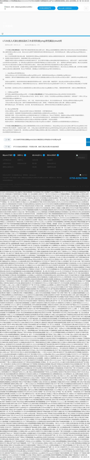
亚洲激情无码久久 (75, 217)
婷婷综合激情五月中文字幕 (42, 216)
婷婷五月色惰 (6, 403)
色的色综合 (63, 306)
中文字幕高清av (83, 269)
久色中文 (35, 221)
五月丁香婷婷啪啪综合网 (47, 425)
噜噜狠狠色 (62, 289)
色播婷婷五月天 (29, 393)
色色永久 (55, 348)
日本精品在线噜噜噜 (39, 447)
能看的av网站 (15, 384)
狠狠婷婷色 (13, 220)
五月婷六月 (62, 196)
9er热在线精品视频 (27, 271)
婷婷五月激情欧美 (42, 277)
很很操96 (4, 210)
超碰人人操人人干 (12, 233)
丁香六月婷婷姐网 (64, 431)
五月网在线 (12, 275)
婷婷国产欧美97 (13, 342)
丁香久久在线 (70, 443)
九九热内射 (48, 221)
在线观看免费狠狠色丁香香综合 (16, 334)
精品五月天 (30, 342)
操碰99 (19, 192)
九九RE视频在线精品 (59, 332)
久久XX (79, 263)
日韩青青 (71, 348)
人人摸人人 (53, 308)
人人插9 (74, 308)
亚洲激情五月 (45, 457)
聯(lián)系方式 (51, 163)
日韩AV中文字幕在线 (82, 387)
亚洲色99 (39, 411)
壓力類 (34, 163)
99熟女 (76, 269)
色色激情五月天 (44, 340)
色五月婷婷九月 (52, 303)
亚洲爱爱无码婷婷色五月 (66, 204)
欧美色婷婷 (9, 303)
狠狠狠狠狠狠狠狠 (57, 214)
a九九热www (14, 214)
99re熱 (57, 196)
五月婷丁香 (10, 245)
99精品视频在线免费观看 (48, 273)
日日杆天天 (8, 427)
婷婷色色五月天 (32, 435)
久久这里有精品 (30, 255)
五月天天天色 (85, 217)
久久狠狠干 (33, 303)
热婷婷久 (6, 225)
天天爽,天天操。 (39, 206)
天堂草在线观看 (55, 378)
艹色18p (2, 399)
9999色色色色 (45, 326)
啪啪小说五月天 (73, 279)
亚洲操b (77, 214)
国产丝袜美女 (83, 326)
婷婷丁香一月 (62, 227)
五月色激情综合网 (63, 318)
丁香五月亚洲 (7, 346)
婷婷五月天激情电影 (27, 239)
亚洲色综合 (27, 241)
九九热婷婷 (15, 330)
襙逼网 (69, 352)
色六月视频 (80, 275)
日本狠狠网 (51, 212)
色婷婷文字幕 (62, 372)
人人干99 (65, 380)
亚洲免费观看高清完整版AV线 (32, 312)
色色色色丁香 (7, 237)
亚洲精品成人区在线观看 (61, 279)
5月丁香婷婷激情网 (35, 306)
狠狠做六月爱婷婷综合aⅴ (12, 231)
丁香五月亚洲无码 (73, 285)
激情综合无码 (75, 370)
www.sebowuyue (39, 310)
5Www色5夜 (58, 380)
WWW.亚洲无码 (78, 344)
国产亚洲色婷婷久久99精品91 (62, 233)
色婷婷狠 (80, 271)
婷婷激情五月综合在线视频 (71, 364)
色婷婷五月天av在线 (42, 415)
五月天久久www (64, 217)
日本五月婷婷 (75, 447)
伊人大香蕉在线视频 (52, 445)
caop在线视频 (46, 455)
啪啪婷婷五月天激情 (8, 200)
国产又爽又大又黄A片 (61, 387)
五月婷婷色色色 (34, 340)
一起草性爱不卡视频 (83, 437)
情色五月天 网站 (5, 443)
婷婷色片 (8, 269)
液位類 (34, 167)
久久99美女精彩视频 (70, 328)
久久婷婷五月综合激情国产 (63, 439)
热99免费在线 (34, 314)
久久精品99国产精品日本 (66, 449)
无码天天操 (55, 399)
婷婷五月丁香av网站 (21, 336)
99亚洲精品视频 (37, 399)
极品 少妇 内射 (58, 376)
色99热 (73, 247)
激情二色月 (57, 251)
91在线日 (49, 433)
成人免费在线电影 (78, 374)
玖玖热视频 (81, 399)
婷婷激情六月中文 (50, 206)
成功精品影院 (43, 403)
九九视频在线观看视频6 (78, 293)
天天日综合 (48, 386)
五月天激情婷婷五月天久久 (40, 283)
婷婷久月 (58, 241)
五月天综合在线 (77, 200)
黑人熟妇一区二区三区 (56, 429)
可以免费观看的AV (61, 338)
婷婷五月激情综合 (33, 243)
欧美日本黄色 (7, 212)
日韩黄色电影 (46, 411)
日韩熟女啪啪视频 (12, 216)
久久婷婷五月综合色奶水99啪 (17, 320)
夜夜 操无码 (39, 237)
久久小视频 (72, 387)
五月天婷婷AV (16, 457)
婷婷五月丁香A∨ (84, 405)
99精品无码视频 (71, 441)
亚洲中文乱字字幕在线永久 (75, 322)
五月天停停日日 (28, 376)
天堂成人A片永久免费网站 (33, 441)
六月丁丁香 (47, 328)
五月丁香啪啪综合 (38, 395)
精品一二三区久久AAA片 (45, 352)
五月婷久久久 (76, 227)
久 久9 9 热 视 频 (68, 192)
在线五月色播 (73, 380)
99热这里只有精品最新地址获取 (57, 322)
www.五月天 (19, 415)
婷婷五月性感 (79, 451)
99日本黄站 (73, 231)
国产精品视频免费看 (74, 415)
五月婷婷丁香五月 (39, 269)
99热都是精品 (86, 318)
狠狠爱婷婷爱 (66, 427)
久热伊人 (69, 227)
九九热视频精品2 (18, 368)
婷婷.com (6, 352)
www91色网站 (53, 372)
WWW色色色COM (11, 192)
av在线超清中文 (70, 332)
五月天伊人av (66, 358)
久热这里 (11, 336)
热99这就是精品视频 (39, 332)
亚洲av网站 (47, 354)
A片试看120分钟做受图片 (68, 257)
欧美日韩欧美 (70, 362)
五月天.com (12, 459)
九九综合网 (5, 354)
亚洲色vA (35, 374)
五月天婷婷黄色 (10, 425)
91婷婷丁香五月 (6, 324)
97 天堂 (78, 273)
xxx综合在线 (31, 413)
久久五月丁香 (20, 393)
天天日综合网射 (37, 368)
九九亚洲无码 (38, 275)
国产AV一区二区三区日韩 (60, 301)
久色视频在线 (28, 368)
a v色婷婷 (12, 225)
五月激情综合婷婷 (23, 380)
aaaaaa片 (12, 326)
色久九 (61, 192)
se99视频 (55, 397)
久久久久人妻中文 (16, 304)
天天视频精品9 (68, 384)
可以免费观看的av (44, 263)
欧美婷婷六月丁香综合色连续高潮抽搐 (28, 362)
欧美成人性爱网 (43, 314)
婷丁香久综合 (74, 271)
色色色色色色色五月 (30, 417)
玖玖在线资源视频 (45, 293)
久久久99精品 (58, 390)
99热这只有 (85, 334)
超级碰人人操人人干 (28, 200)
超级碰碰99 (55, 409)
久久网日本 (16, 435)
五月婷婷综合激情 (52, 198)
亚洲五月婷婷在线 (48, 437)
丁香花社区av (40, 413)
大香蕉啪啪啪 (79, 243)
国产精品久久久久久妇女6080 (79, 304)
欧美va (10, 435)
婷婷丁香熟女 (20, 437)
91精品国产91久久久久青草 (28, 287)
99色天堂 (69, 425)
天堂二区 (59, 427)
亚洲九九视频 (42, 427)
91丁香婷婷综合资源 (81, 393)
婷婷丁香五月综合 (18, 401)
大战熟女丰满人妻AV (78, 249)
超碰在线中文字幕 (84, 340)
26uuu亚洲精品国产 (15, 370)
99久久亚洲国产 (45, 192)
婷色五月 (73, 210)
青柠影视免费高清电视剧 (47, 439)
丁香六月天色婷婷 (77, 368)
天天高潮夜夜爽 (10, 312)
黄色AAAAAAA (72, 299)
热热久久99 (3, 334)
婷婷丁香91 (18, 200)
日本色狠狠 (40, 338)
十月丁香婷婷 (82, 453)
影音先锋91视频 (12, 431)
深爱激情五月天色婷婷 (25, 374)
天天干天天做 (82, 336)
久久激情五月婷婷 (53, 356)
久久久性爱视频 (44, 451)
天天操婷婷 (83, 320)
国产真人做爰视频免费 (13, 243)
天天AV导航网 (10, 413)
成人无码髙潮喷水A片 (6, 291)
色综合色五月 (75, 320)
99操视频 (55, 417)
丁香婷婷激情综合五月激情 (43, 342)
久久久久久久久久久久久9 (74, 216)
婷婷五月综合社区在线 (13, 360)
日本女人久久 (74, 399)
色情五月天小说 (25, 299)
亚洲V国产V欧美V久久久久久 (13, 453)
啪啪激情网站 (56, 220)
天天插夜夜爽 (75, 427)
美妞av (70, 229)
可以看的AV (85, 289)
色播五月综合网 (29, 281)
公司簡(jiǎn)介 (7, 160)
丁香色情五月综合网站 (19, 433)
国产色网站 (5, 419)
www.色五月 (71, 306)
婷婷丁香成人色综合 (78, 390)
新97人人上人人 (19, 247)
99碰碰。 (79, 328)
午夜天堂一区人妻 (5, 253)
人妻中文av (30, 390)
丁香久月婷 (20, 220)
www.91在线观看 (43, 380)
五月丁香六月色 (58, 384)
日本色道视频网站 (57, 221)
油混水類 (35, 160)
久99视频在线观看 (8, 259)
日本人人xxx (65, 336)
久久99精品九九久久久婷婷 (33, 265)
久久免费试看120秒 (16, 293)
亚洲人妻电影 (21, 255)
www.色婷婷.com (5, 338)
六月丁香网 (36, 251)
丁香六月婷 (6, 376)
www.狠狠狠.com (51, 285)
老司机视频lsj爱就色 (46, 200)
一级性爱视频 (30, 330)
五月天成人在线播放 (27, 217)
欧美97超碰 (76, 196)
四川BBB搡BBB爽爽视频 (46, 233)
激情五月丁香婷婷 (48, 235)
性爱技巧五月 (6, 405)
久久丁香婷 (54, 291)
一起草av (60, 328)
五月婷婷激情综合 (59, 370)
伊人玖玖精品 (17, 350)
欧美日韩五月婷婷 (82, 314)
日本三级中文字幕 (14, 287)
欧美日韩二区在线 (42, 259)
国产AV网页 (47, 395)
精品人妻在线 (67, 405)
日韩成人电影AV (36, 455)
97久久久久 (20, 198)
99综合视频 (16, 316)
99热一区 (63, 216)
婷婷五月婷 (14, 403)
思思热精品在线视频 (44, 364)
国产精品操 (48, 417)
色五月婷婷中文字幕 (11, 265)
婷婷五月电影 (16, 299)
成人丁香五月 (19, 399)
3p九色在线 (20, 265)
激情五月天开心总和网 (31, 322)
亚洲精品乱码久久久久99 (80, 287)
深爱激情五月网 (46, 227)
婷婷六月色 (52, 253)
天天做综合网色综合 (29, 204)
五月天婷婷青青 (49, 310)
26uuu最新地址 (38, 437)
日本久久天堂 (51, 419)
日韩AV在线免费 (7, 299)
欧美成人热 (9, 350)
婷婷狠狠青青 (82, 431)
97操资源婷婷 (15, 378)
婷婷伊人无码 (58, 304)
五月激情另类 (4, 342)
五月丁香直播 (74, 453)
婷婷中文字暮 (13, 306)
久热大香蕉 (55, 431)
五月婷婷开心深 (55, 265)
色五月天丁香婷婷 (77, 330)
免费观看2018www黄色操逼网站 (26, 277)
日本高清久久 (4, 320)
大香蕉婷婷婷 (75, 194)
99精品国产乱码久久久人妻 (20, 372)
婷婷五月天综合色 (59, 210)
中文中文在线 (25, 360)
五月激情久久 (68, 303)
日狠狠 (75, 376)
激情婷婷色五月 (83, 206)
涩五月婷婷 (50, 271)
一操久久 (57, 423)
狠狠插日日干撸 (37, 202)
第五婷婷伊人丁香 (54, 306)
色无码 (51, 251)
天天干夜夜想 (30, 269)
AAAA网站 (40, 370)
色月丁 (78, 235)
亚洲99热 (37, 200)
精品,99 (35, 196)
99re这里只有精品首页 (78, 253)
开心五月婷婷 (84, 241)
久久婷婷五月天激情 (66, 220)
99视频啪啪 (20, 376)
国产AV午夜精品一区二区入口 (45, 324)
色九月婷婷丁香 (6, 249)
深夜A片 (4, 204)
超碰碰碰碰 (26, 257)
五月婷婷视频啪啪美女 (21, 366)
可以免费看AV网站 (32, 233)
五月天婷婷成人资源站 (41, 443)
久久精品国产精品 (17, 386)
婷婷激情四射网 (24, 348)
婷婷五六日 (23, 419)
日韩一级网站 (20, 196)
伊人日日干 (42, 243)
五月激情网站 (40, 287)
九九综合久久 (18, 447)
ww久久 (47, 287)
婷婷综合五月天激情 (9, 241)
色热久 (85, 200)
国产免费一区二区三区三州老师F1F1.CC (58, 447)
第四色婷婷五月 (63, 393)
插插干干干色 (20, 206)
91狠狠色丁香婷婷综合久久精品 (58, 229)
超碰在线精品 (39, 295)
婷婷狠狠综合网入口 (44, 291)
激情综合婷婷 (77, 384)
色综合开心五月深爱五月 (62, 231)
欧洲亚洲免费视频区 (48, 368)
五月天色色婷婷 (59, 437)
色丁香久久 (22, 330)
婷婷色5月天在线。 (30, 214)
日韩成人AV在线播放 (25, 273)
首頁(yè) (16, 33)
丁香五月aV (54, 395)
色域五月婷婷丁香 (46, 397)
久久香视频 (73, 409)
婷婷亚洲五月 (28, 196)
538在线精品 (70, 401)
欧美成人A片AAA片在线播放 (42, 239)
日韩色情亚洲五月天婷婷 (15, 204)
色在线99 (68, 370)
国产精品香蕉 (55, 289)
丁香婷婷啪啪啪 (40, 255)
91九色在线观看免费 (30, 411)
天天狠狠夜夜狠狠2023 (45, 374)
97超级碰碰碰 (23, 233)
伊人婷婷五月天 (38, 208)
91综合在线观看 (57, 413)
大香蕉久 (71, 393)
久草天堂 (19, 301)
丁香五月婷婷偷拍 (5, 308)
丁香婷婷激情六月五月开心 (60, 312)
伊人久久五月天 (63, 202)
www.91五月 (55, 362)
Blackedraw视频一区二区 (75, 312)
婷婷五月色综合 (71, 372)
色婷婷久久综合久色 (18, 212)
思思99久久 (33, 316)
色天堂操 (81, 423)
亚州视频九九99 (10, 399)
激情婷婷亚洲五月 (26, 283)
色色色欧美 (46, 208)
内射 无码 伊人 (73, 340)
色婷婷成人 (34, 453)
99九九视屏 (14, 405)
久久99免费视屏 (15, 338)
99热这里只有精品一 (15, 439)
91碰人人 (9, 314)
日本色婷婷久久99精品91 (19, 237)
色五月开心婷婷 (24, 316)
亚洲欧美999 (48, 348)
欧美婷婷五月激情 (42, 303)
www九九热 (24, 439)
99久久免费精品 (53, 245)
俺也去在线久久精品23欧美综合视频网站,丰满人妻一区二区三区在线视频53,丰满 (33, 267)
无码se (35, 259)
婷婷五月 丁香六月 (44, 194)
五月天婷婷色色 (73, 265)
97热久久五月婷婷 (74, 403)
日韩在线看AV (70, 239)
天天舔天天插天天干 (54, 283)
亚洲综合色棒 (71, 342)
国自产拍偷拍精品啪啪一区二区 (55, 243)
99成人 (31, 372)
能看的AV (61, 303)
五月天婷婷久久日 (76, 386)
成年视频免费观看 (63, 291)
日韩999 (78, 342)
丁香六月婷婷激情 (27, 251)
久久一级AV (21, 405)
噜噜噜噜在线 (50, 350)
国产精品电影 (33, 427)
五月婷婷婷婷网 (64, 409)
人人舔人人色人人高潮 (12, 285)
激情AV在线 (75, 241)
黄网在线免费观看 (30, 401)
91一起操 (2, 255)
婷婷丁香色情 (48, 413)
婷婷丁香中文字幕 (76, 417)
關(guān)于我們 (7, 155)
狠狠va (25, 451)
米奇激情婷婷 (41, 384)
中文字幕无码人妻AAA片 (32, 198)
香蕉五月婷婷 (72, 301)
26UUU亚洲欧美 (20, 289)
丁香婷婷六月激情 (45, 378)
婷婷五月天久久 (58, 277)
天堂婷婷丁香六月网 (57, 293)
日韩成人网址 (58, 235)
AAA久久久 (69, 344)
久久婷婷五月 (84, 370)
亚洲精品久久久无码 (21, 413)
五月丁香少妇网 (10, 206)
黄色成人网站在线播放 (61, 310)
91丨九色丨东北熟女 (59, 200)
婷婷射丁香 (78, 297)
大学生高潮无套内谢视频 (39, 304)
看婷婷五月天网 (64, 340)
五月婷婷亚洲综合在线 (49, 275)
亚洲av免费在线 (38, 376)
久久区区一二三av (60, 425)
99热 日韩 (86, 255)
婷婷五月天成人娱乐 (64, 366)
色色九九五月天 (70, 243)
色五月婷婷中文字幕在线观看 (46, 387)
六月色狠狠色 (28, 326)
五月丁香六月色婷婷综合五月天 (64, 350)
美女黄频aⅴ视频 (67, 455)
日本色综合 (75, 405)
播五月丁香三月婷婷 (69, 413)
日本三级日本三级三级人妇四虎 (79, 291)
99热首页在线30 (29, 206)
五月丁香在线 (34, 348)
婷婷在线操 (35, 403)
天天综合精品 (36, 225)
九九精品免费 (22, 261)
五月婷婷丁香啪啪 (45, 223)
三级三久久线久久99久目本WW (72, 259)
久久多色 (41, 348)
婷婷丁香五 (54, 328)
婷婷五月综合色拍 (68, 214)
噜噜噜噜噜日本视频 (35, 366)
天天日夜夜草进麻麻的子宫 (46, 196)
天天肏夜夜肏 (74, 336)
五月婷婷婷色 (72, 263)
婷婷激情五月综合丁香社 (44, 214)
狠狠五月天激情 (54, 316)
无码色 (35, 356)
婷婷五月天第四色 (60, 344)
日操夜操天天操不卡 (14, 407)
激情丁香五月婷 (6, 358)
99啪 (22, 249)
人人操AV (36, 293)
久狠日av (25, 409)
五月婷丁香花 (68, 287)
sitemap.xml (32, 175)
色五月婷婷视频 (61, 225)
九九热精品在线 (41, 421)
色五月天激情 (59, 287)
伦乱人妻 (69, 196)
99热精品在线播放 (50, 241)
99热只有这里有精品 (15, 239)
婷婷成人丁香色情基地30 (7, 281)
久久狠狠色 (13, 362)
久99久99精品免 (83, 265)
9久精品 (76, 192)
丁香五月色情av (27, 332)
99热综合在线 (11, 257)
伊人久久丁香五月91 (32, 320)
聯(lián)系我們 (51, 155)
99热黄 (28, 235)
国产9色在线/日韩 (49, 344)
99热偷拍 (27, 314)
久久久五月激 (65, 334)
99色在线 (13, 376)
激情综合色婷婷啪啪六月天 (24, 425)
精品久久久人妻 (27, 202)
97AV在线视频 (78, 435)
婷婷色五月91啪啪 (65, 354)
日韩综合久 (14, 261)
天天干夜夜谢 (33, 364)
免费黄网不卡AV (25, 245)
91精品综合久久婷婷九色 (79, 455)
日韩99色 (6, 283)
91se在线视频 (43, 210)
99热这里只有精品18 (57, 364)
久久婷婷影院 (6, 304)
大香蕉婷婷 (35, 425)
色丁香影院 (61, 281)
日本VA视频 (70, 245)
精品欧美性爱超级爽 (37, 279)
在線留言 (50, 160)
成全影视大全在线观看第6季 (28, 231)
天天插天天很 (68, 368)
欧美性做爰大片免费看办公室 (17, 354)
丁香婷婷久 (64, 251)
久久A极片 (63, 362)
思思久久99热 (86, 366)
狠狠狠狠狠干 (20, 459)
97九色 (58, 257)
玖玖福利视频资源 (11, 255)
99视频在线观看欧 (30, 289)
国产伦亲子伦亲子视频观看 (18, 443)
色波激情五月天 (48, 376)
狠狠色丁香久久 (6, 330)
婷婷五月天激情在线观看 (28, 445)
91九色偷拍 (78, 338)
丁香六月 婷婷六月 (63, 198)
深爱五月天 (3, 257)
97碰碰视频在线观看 (32, 210)
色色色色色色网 (28, 208)
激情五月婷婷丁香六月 (8, 415)
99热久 (77, 401)
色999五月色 (80, 378)
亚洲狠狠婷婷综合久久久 (77, 283)
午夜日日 (55, 393)
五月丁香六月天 (77, 445)
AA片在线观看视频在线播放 (33, 423)
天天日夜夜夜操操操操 (66, 269)
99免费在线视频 (77, 229)
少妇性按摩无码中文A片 (64, 308)
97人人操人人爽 (67, 237)
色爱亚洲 (45, 281)
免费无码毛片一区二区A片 (79, 457)
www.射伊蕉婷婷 (62, 273)
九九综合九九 (32, 384)
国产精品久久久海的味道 (48, 257)
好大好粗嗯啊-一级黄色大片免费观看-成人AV (48, 358)
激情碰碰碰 (25, 303)
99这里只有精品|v (69, 297)
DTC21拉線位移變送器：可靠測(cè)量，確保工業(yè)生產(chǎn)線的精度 (36, 146)
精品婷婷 (73, 221)
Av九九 (57, 271)
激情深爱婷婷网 (51, 297)
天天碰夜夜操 (53, 330)
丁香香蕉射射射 (19, 259)
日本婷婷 (12, 393)
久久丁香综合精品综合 (29, 421)
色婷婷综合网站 (51, 421)
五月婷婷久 (56, 433)
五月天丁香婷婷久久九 (24, 403)
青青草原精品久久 (19, 295)
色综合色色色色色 (22, 397)
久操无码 (46, 360)
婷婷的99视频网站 (56, 455)
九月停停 (53, 326)
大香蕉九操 (38, 429)
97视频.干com (28, 399)
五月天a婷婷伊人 (10, 366)
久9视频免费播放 (28, 293)
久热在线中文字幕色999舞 (68, 378)
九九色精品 (30, 275)
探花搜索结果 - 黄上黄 (40, 271)
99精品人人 (3, 221)
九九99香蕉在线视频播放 (10, 279)
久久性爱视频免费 (18, 314)
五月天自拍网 (65, 283)
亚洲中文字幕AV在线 (82, 332)
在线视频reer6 (26, 453)
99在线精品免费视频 (12, 273)
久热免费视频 (44, 245)
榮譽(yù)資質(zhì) (8, 167)
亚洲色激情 (14, 382)
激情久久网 (71, 295)
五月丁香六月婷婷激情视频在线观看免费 (15, 223)
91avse (52, 287)
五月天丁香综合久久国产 (31, 263)
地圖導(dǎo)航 (51, 167)
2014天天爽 (71, 338)
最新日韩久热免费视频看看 (48, 225)
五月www (44, 407)
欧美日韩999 (14, 340)
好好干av (62, 239)
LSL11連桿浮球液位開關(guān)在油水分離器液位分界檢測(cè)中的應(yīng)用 (37, 139)
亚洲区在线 (25, 350)
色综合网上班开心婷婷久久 (24, 344)
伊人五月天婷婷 (64, 271)
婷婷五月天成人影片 (81, 395)
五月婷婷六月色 (42, 356)
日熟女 (81, 447)
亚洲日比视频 (47, 431)
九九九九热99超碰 (38, 344)
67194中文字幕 (6, 386)
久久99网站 (20, 431)
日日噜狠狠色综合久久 (75, 202)
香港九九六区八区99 (70, 437)
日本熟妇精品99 (66, 241)
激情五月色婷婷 (29, 459)
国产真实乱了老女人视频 (53, 334)
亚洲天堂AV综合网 (66, 249)
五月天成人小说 (33, 350)
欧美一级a (31, 429)
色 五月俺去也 (35, 245)
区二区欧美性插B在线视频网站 (53, 237)
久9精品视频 (59, 405)
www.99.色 (86, 220)
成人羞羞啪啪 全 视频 (54, 382)
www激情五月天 (43, 453)
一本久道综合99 (63, 348)
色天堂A (45, 382)
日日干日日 (19, 257)
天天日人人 (40, 354)
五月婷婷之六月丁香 (17, 417)
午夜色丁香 (66, 293)
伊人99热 (51, 314)
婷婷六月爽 (16, 348)
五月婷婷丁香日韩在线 (61, 295)
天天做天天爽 (73, 275)
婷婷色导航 (3, 390)
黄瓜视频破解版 (40, 401)
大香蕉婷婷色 (82, 376)
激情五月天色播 (31, 336)
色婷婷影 (9, 457)
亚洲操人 (49, 393)
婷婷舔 (79, 281)
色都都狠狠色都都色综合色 (36, 409)
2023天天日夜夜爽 (36, 235)
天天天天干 (74, 354)
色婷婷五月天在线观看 (36, 360)
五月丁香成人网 (37, 247)
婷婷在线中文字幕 (32, 291)
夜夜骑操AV (37, 261)
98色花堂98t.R (11, 437)
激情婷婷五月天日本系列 (16, 263)
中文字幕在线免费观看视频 (73, 411)
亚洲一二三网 (23, 384)
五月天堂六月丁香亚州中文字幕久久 (52, 261)
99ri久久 (22, 352)
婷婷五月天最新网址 (24, 279)
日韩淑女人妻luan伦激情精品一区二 (60, 457)
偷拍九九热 (23, 435)
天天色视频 (45, 306)
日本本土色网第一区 (39, 391)
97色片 (21, 208)
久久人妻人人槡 (68, 376)
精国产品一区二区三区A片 (55, 407)
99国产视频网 (53, 281)
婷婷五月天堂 (79, 324)
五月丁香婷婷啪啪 (79, 348)
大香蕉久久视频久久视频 (58, 208)
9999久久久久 (39, 328)
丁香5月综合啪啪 (29, 212)
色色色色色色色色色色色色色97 (16, 227)
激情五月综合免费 (62, 285)
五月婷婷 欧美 (28, 221)
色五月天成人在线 (15, 217)
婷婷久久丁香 (40, 417)
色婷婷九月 (54, 202)
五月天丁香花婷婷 (51, 401)
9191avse (15, 380)
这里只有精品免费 (81, 295)
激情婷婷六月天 (80, 223)
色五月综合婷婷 (27, 301)
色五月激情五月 (17, 202)
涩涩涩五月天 (60, 326)
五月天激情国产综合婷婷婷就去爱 (70, 433)
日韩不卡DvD (81, 372)
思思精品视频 (23, 390)
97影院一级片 (20, 281)
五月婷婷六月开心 (23, 340)
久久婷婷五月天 (30, 295)
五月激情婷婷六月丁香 (26, 285)
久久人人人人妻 (61, 401)
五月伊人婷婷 (4, 407)
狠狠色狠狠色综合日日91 (29, 346)
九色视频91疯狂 (31, 433)
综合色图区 (80, 301)
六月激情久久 (38, 281)
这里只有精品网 (36, 273)
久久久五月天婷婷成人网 (67, 451)
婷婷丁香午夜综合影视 (41, 330)
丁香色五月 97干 (41, 445)
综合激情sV (83, 419)
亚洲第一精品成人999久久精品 (42, 220)
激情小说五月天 (63, 397)
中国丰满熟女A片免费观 (30, 382)
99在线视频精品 (21, 275)
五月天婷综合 (79, 413)
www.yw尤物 (23, 429)
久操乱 (40, 382)
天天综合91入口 (55, 194)
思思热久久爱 (37, 227)
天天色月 (2, 192)
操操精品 (65, 415)
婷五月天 (29, 391)
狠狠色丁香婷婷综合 (39, 301)
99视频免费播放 (65, 194)
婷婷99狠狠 (5, 275)
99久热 (7, 326)
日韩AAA (19, 332)
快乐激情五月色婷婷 (33, 451)
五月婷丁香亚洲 (79, 239)
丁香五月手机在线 (66, 360)
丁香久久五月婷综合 (83, 441)
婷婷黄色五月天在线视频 (75, 255)
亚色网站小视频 (70, 223)
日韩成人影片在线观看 (15, 409)
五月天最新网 (41, 336)
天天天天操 (42, 350)
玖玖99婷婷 (80, 210)
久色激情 (50, 277)
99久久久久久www (55, 360)
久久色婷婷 (78, 449)
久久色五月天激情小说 (55, 415)
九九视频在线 (23, 342)
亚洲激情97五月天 (12, 390)
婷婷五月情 (30, 261)
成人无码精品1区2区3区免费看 (48, 318)
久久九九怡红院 (13, 455)
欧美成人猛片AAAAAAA (71, 429)
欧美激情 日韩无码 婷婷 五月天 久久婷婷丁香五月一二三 (42, 449)
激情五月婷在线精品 (48, 423)
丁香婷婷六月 (71, 273)
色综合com (29, 227)
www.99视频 (54, 192)
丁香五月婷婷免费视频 (18, 269)
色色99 (8, 271)
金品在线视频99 (54, 451)
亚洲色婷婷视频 (73, 206)
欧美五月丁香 (63, 352)
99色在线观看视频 (12, 208)
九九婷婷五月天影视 (71, 281)
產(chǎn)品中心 (37, 155)
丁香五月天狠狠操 (11, 397)
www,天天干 (19, 241)
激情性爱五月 (77, 289)
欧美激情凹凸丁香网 (62, 206)
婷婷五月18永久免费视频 (69, 382)
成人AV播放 (30, 419)
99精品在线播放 (4, 220)
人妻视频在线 (7, 441)
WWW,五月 (75, 212)
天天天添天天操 (16, 251)
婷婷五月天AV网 (46, 312)
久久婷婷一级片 (82, 380)
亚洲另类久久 (76, 425)
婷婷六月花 (75, 356)
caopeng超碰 (59, 314)
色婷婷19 (6, 217)
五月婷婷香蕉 (47, 399)
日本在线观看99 (43, 229)
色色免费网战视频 (11, 391)
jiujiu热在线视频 (66, 320)
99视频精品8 (45, 429)
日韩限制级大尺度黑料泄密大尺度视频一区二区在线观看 (21, 194)
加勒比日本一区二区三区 (79, 237)
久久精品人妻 (34, 229)
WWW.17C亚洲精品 (34, 397)
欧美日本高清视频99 (31, 352)
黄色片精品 (15, 324)
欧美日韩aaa (28, 259)
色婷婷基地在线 (16, 346)
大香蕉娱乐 (6, 214)
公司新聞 (24, 33)
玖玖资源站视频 (4, 370)
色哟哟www (34, 241)
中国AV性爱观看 (27, 192)
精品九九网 (81, 407)
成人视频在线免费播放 (69, 235)
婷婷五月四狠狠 (76, 352)
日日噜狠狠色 (34, 380)
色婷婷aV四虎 (29, 356)
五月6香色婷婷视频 (82, 251)
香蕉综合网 (49, 301)
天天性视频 (22, 455)
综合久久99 (69, 200)
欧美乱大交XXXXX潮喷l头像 (20, 364)
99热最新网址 (75, 419)
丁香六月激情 (16, 249)
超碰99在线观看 (48, 279)
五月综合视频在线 (80, 421)
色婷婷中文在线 (12, 277)
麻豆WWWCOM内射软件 (63, 253)
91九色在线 (47, 338)
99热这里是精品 (77, 220)
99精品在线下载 (55, 216)
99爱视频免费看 (83, 279)
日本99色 (25, 386)
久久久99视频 (25, 427)
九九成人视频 (57, 386)
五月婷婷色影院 (26, 304)
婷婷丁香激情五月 (7, 401)
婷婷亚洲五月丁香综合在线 (15, 221)
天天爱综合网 (4, 439)
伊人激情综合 (62, 245)
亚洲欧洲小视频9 (5, 293)
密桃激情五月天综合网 (15, 451)
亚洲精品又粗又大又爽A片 (59, 342)
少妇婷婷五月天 (26, 457)
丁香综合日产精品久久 (52, 217)
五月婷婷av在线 (62, 299)
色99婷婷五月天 (36, 457)
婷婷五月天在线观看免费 (29, 370)
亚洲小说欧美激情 (36, 299)
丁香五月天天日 (14, 352)
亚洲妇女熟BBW (49, 295)
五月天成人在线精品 (40, 285)
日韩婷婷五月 (29, 220)
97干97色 (84, 198)
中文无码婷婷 (36, 192)
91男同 (37, 378)
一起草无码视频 (51, 427)
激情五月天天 (70, 208)
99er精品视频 (83, 429)
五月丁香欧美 (15, 253)
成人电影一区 (25, 387)
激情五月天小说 (45, 265)
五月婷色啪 (43, 198)
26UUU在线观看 (55, 249)
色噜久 (87, 253)
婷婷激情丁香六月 (68, 261)
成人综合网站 (20, 326)
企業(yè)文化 (7, 163)
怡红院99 (17, 245)
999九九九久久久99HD (52, 255)
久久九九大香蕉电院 (41, 212)
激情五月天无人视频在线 (80, 360)
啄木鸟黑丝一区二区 (26, 395)
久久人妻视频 (37, 326)
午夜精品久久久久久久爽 (42, 459)
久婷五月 (75, 407)
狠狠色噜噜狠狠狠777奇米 (41, 372)
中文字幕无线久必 (68, 435)
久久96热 (86, 368)
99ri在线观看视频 (40, 334)
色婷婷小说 (23, 243)
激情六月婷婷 (23, 324)
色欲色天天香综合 (75, 198)
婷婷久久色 (32, 308)
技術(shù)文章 (21, 163)
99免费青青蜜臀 (66, 386)
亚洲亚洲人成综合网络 (64, 267)
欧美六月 (21, 214)
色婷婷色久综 (39, 204)
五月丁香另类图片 (82, 409)
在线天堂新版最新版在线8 (23, 225)
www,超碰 (3, 457)
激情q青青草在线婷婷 (6, 368)
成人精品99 (75, 439)
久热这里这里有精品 (30, 249)
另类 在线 (79, 382)
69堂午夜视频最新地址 (42, 308)
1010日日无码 (46, 202)
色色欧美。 (58, 324)
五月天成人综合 (50, 391)
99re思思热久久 (18, 411)
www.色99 (27, 229)
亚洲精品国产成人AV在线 (19, 358)
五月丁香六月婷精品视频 (81, 204)
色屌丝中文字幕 (11, 198)
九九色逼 (28, 455)
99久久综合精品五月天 (43, 289)
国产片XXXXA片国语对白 (63, 419)
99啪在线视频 (81, 221)
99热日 (21, 382)
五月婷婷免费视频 (16, 308)
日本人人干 (49, 332)
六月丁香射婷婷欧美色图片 (37, 386)
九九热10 (2, 206)
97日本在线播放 (41, 433)
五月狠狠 (82, 427)
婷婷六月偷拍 (55, 239)
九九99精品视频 (9, 328)
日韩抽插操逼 (59, 368)
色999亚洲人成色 (64, 399)
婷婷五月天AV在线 (83, 397)
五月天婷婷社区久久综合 (27, 378)
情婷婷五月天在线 (14, 283)
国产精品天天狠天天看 (20, 291)
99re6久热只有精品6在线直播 (59, 263)
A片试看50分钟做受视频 (9, 332)
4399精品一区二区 (45, 362)
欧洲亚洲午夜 (64, 255)
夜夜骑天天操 (49, 384)
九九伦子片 (72, 310)
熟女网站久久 (68, 407)
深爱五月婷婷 (44, 253)
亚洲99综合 (20, 423)
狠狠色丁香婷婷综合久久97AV (17, 210)
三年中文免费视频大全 (52, 269)
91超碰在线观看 (29, 328)
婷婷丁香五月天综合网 (32, 405)
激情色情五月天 (34, 253)
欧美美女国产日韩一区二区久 (53, 435)
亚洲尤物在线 (74, 423)
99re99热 (54, 366)
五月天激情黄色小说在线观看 (80, 233)
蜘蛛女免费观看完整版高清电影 (44, 390)
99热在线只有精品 (11, 423)
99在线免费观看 (35, 257)
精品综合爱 (66, 346)
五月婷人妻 (46, 247)
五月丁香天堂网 (31, 354)
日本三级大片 (53, 299)
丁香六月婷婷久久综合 (43, 249)
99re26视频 (60, 297)
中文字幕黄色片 (63, 395)
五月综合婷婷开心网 (68, 324)
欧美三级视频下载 (11, 301)
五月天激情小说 (6, 251)
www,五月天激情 (54, 453)
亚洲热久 (71, 395)
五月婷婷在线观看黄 (78, 267)
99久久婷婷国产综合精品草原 (45, 346)
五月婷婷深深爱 (21, 235)
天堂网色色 (31, 358)
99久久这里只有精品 (65, 356)
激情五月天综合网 (63, 403)
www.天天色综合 (52, 403)
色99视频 (67, 210)
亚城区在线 (61, 330)
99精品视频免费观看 (39, 217)
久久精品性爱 (18, 303)
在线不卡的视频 (82, 231)
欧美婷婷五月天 (10, 344)
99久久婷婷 (74, 358)
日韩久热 (55, 352)
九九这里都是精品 (14, 429)
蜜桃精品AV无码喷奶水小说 (63, 212)
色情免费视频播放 (61, 441)
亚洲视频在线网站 (79, 350)
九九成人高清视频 (22, 297)
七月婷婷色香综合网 (34, 407)
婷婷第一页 (64, 265)
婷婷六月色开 (29, 247)
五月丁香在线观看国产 (18, 441)
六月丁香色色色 (82, 358)
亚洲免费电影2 (15, 395)
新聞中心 (20, 155)
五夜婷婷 (48, 336)
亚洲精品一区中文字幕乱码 (15, 229)
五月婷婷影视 (4, 336)
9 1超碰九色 (60, 411)
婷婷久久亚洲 (11, 196)
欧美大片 (51, 380)
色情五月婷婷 (57, 320)
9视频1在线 (68, 330)
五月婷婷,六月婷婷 (34, 439)
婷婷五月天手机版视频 (17, 449)
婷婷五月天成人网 (8, 447)
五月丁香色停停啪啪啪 (65, 445)
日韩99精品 (67, 221)
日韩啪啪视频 (29, 437)
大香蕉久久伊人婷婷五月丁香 (56, 443)
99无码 (53, 338)
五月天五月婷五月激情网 (51, 204)
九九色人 (41, 221)
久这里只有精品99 (75, 366)
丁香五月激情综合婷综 (71, 326)
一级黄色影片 (31, 237)
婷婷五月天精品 (15, 387)
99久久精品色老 (19, 328)
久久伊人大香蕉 (64, 423)
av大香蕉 (82, 194)
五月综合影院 (16, 445)
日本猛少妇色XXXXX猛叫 (74, 225)
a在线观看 (70, 289)
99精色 (85, 435)
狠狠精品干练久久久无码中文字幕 (70, 316)
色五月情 (53, 411)
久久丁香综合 (72, 251)
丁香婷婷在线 (16, 427)
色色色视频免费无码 (12, 374)
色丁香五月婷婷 (56, 336)
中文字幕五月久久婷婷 (17, 322)
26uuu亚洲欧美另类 (29, 415)
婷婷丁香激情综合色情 (70, 314)
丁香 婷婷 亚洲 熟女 (40, 393)
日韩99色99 (67, 277)
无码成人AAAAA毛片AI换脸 (79, 346)
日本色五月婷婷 (48, 370)
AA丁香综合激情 (14, 419)
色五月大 (51, 259)
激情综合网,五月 (28, 447)
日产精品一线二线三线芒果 (63, 391)
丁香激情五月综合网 (23, 306)
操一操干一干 (30, 334)
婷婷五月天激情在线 (34, 223)
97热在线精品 (32, 324)
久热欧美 (52, 405)
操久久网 (77, 261)
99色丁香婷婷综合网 (75, 318)
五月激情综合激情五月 (45, 320)
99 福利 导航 (78, 208)
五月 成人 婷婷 (66, 390)
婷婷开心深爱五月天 (37, 431)
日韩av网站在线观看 (43, 316)
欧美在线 (77, 362)
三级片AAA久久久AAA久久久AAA (60, 247)
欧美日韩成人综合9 (62, 275)
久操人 (72, 334)
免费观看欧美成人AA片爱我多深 (62, 374)
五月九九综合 (50, 231)
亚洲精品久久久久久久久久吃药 (37, 297)
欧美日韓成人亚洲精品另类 (8, 235)
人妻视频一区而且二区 (58, 223)
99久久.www (55, 354)
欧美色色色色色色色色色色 (26, 216)
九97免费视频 (7, 380)
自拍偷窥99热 (44, 251)
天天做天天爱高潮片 (8, 247)
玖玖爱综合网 (42, 231)
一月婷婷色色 (76, 391)
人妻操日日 (50, 304)
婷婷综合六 (24, 407)
